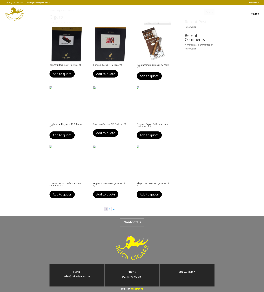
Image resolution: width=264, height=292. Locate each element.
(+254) (125, 276)
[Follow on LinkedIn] (196, 276)
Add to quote (62, 74)
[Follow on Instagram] (184, 276)
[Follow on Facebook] (177, 276)
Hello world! (190, 26)
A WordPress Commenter (197, 44)
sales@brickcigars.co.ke (77, 276)
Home (255, 14)
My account (254, 3)
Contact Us (132, 222)
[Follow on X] (190, 276)
